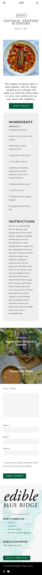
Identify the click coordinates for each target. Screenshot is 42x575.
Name (6, 425)
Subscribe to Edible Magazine (19, 533)
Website (6, 448)
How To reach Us (13, 519)
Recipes (21, 15)
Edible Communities (15, 542)
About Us (11, 523)
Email (6, 437)
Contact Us (11, 526)
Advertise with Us (14, 529)
